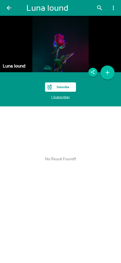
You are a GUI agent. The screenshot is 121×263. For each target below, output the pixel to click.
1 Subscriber (60, 97)
